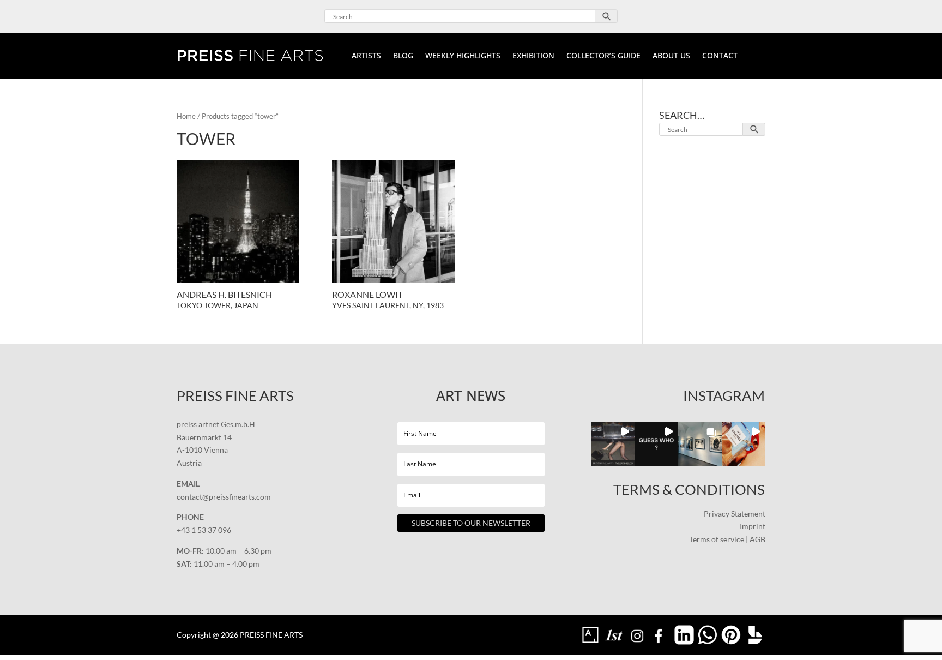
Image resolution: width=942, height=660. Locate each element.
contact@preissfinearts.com (224, 496)
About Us (671, 56)
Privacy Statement (734, 513)
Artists (366, 56)
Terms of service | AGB (727, 539)
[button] (613, 444)
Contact (720, 56)
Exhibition (533, 56)
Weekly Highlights (462, 56)
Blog (403, 56)
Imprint (752, 526)
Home (186, 116)
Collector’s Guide (603, 56)
